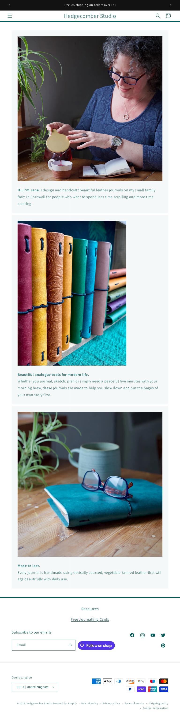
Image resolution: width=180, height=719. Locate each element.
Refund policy (89, 703)
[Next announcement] (171, 5)
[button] (10, 16)
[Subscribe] (70, 645)
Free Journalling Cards (90, 619)
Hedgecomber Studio (39, 703)
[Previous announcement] (9, 5)
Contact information (155, 708)
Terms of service (134, 703)
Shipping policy (159, 703)
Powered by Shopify (65, 703)
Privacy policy (111, 703)
